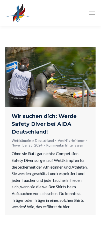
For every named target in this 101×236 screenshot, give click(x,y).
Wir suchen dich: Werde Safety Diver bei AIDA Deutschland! (44, 124)
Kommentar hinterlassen (64, 145)
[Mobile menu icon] (92, 13)
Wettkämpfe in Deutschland (33, 140)
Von (71, 140)
